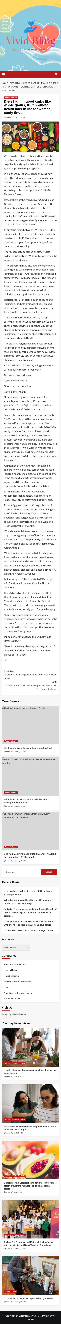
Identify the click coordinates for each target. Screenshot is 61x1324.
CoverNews (44, 1315)
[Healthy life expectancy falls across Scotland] (30, 725)
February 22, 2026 (20, 752)
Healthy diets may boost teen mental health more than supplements (28, 893)
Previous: (30, 674)
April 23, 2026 (18, 1077)
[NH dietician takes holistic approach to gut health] (30, 1275)
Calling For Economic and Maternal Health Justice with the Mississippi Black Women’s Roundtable (28, 923)
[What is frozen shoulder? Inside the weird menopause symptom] (30, 776)
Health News (10, 970)
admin (8, 118)
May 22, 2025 (20, 118)
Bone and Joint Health (15, 964)
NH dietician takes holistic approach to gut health (28, 930)
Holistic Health (11, 976)
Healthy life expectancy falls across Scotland (28, 748)
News (7, 987)
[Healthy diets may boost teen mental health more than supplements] (30, 1047)
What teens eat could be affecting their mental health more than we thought (27, 902)
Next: (31, 685)
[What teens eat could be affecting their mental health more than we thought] (30, 1103)
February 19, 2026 (20, 861)
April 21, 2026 (18, 1192)
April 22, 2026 (18, 1133)
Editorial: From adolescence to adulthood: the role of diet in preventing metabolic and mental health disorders (30, 912)
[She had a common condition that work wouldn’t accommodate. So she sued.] (30, 831)
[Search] (56, 74)
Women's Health (11, 97)
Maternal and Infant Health (17, 981)
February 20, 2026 (20, 806)
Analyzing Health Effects (14, 1014)
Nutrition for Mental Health (18, 993)
